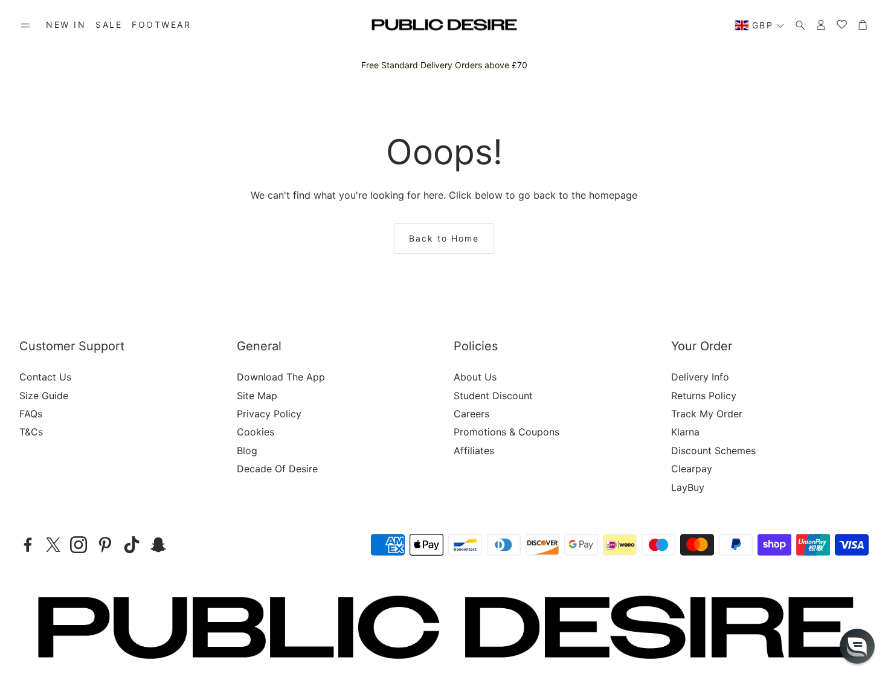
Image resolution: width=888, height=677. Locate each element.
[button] (25, 25)
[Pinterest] (105, 544)
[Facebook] (27, 544)
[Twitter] (53, 544)
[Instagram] (78, 544)
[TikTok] (131, 544)
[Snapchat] (158, 544)
